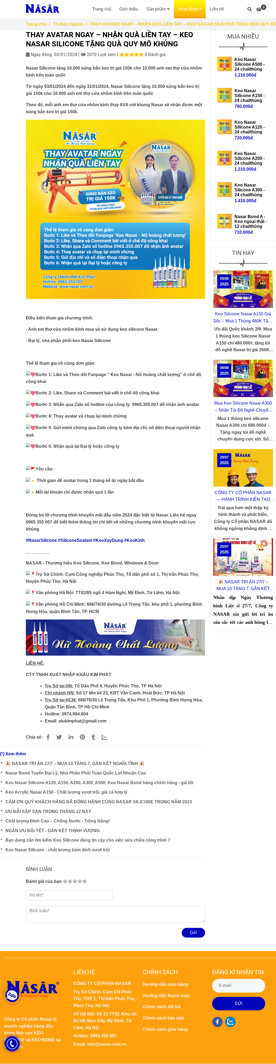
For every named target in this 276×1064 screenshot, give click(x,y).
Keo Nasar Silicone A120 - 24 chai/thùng (249, 127)
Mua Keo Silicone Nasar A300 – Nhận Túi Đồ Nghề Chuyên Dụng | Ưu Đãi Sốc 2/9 (243, 407)
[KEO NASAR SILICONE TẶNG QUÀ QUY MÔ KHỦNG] (48, 737)
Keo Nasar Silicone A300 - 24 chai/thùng (249, 190)
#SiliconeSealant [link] (75, 540)
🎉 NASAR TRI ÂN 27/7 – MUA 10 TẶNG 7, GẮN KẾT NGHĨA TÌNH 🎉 (74, 763)
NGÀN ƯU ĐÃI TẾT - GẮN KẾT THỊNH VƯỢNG (52, 830)
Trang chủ (101, 9)
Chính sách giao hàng (165, 1029)
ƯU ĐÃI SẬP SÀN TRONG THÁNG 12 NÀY (48, 811)
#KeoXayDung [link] (108, 540)
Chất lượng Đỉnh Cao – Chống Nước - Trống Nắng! (57, 821)
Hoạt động (188, 9)
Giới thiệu (128, 9)
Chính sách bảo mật (163, 1018)
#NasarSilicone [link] (41, 540)
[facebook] (217, 1022)
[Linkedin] (71, 737)
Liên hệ (217, 9)
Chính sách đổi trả (161, 1006)
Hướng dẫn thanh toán (166, 995)
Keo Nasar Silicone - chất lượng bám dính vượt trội (57, 850)
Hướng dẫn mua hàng (165, 984)
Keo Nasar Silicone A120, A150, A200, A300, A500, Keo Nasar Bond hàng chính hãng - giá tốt (99, 782)
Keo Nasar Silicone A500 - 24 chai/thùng (249, 64)
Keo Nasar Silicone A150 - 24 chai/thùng (249, 95)
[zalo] (230, 1022)
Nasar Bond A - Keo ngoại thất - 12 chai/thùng (250, 221)
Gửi (193, 932)
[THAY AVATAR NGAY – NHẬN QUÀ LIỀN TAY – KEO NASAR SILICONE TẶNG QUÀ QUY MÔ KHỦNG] (42, 9)
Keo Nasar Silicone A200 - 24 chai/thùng (249, 158)
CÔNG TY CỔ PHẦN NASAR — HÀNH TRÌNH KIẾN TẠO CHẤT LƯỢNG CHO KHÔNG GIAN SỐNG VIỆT (243, 496)
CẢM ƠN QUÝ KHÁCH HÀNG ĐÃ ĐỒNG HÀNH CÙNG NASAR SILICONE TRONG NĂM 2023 (98, 802)
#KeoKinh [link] (134, 540)
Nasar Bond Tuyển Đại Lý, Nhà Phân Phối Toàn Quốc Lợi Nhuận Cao (75, 773)
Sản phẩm (156, 9)
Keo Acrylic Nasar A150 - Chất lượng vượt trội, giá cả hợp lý (66, 792)
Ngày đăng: (41, 54)
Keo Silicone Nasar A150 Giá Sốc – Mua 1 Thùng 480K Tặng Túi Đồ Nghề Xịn (243, 318)
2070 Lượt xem (101, 54)
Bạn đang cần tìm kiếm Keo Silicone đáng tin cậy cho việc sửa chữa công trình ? (87, 840)
